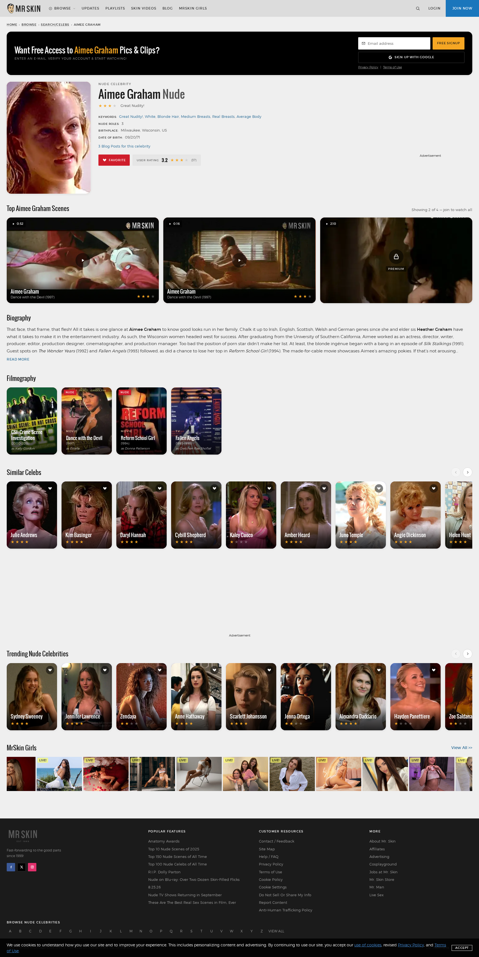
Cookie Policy (271, 879)
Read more (18, 359)
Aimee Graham (25, 291)
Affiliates (377, 849)
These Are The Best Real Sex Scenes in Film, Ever (192, 902)
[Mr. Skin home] (23, 8)
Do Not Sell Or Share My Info (285, 895)
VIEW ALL (276, 931)
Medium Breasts (195, 116)
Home (12, 25)
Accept (462, 948)
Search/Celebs (55, 25)
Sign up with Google (414, 57)
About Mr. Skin (382, 841)
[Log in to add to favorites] (50, 488)
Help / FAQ (269, 856)
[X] (21, 867)
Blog (167, 8)
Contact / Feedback (276, 841)
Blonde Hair (168, 116)
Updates (90, 8)
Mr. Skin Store (381, 879)
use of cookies (367, 944)
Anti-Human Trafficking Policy (285, 910)
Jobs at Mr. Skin (383, 872)
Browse (62, 8)
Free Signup (448, 43)
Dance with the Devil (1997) (33, 297)
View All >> (461, 747)
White (150, 116)
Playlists (115, 8)
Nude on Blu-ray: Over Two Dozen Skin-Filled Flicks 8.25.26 (194, 883)
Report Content (273, 902)
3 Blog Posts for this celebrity (124, 146)
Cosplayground (383, 864)
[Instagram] (32, 867)
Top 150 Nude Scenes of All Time (177, 856)
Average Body (249, 116)
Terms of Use (392, 67)
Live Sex (376, 895)
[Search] (417, 8)
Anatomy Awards (164, 841)
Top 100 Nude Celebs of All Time (177, 864)
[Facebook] (11, 867)
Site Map (267, 849)
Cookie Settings (273, 887)
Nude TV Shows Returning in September (185, 895)
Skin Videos (143, 8)
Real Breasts (223, 116)
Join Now (462, 8)
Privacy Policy (368, 67)
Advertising (379, 856)
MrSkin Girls (193, 8)
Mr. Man (376, 887)
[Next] (467, 472)
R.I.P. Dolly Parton (164, 872)
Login (434, 8)
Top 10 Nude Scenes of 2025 (173, 849)
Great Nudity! (131, 116)
